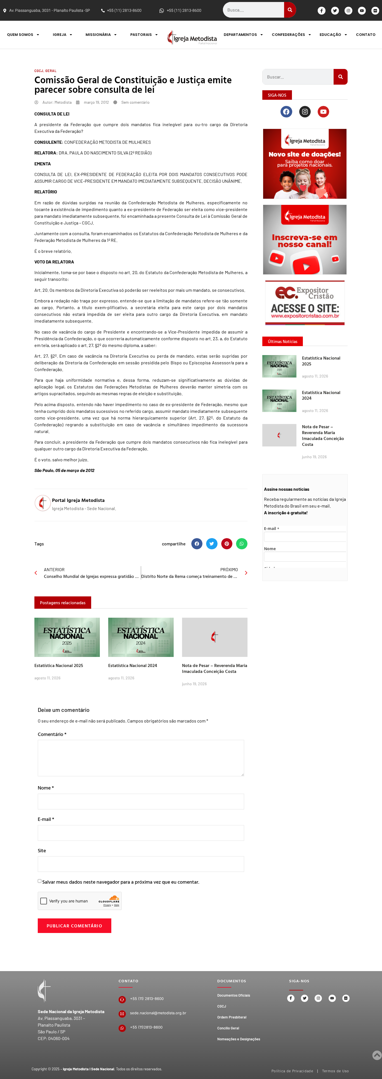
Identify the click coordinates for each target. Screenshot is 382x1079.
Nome (46, 787)
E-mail (46, 819)
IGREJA (59, 34)
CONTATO (366, 34)
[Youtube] (362, 11)
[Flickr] (375, 11)
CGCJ (38, 71)
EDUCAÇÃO (330, 34)
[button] (197, 544)
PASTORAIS (141, 34)
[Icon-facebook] (322, 11)
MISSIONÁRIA (98, 34)
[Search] (290, 10)
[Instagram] (348, 11)
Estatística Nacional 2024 (132, 665)
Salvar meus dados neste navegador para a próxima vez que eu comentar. (120, 882)
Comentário (52, 734)
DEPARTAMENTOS (240, 34)
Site (42, 850)
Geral (51, 71)
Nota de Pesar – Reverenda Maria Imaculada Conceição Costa (214, 668)
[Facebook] (286, 111)
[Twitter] (335, 11)
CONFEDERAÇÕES (288, 34)
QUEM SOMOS (20, 34)
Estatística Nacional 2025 (58, 665)
